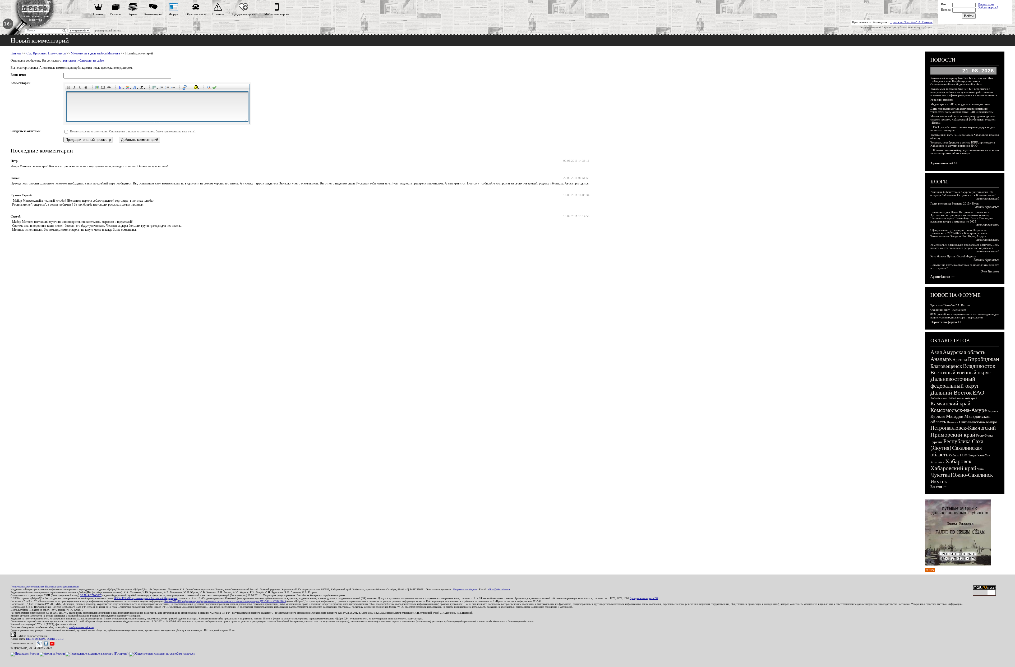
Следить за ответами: (26, 131)
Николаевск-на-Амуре (978, 422)
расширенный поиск (108, 30)
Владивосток (979, 366)
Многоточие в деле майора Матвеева (95, 53)
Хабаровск (958, 461)
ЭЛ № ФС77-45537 (91, 595)
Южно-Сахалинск (972, 475)
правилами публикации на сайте (83, 60)
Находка (952, 422)
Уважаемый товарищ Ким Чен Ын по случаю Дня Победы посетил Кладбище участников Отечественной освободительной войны (961, 81)
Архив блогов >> (942, 277)
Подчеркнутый (81, 88)
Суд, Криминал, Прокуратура (46, 53)
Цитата (185, 88)
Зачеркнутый (87, 88)
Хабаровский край (953, 468)
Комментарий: (21, 83)
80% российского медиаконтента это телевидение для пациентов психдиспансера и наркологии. (964, 316)
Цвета (128, 88)
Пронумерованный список (168, 88)
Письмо (104, 88)
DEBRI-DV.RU (55, 638)
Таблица (155, 88)
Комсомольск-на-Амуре (958, 410)
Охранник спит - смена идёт (948, 309)
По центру (142, 88)
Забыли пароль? (988, 7)
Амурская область (964, 352)
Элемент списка (174, 88)
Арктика (960, 360)
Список (162, 88)
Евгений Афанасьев (986, 207)
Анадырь (941, 359)
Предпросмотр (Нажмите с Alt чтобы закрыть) (215, 88)
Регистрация (986, 4)
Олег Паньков (990, 271)
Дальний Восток (951, 392)
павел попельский (987, 198)
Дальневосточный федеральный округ (954, 382)
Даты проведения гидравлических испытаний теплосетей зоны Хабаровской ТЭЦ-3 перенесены (961, 110)
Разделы (115, 14)
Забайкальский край (962, 398)
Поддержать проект (243, 14)
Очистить (209, 88)
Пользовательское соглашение (27, 586)
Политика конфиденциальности (62, 586)
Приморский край (952, 434)
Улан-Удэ (983, 455)
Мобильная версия (276, 14)
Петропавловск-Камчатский (963, 428)
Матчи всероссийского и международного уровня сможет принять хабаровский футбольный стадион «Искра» (962, 119)
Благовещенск (946, 366)
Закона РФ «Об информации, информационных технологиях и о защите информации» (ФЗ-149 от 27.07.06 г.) (225, 601)
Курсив (75, 88)
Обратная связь (196, 14)
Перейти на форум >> (945, 322)
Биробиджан (983, 359)
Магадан (954, 416)
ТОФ (963, 455)
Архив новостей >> (944, 163)
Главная (98, 14)
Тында (972, 455)
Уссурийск (937, 462)
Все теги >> (938, 487)
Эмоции (197, 88)
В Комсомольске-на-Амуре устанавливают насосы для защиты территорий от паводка (964, 152)
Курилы (937, 416)
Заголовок (121, 88)
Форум (173, 14)
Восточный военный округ (960, 372)
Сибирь (954, 455)
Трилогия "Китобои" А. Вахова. (911, 22)
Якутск (938, 481)
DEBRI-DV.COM (35, 638)
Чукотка (940, 475)
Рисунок (98, 88)
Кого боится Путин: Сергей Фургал (953, 256)
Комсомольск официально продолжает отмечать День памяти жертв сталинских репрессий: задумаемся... (964, 246)
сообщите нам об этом (81, 627)
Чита (980, 469)
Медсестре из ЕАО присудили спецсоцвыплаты (960, 104)
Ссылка (110, 88)
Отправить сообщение (465, 589)
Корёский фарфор (941, 99)
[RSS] (930, 571)
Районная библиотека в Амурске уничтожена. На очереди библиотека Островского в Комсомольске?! (963, 193)
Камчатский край (950, 403)
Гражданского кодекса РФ (644, 598)
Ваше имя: (18, 75)
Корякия (993, 411)
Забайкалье (938, 398)
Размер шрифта (135, 88)
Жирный (69, 88)
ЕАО (978, 392)
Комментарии (153, 14)
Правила (218, 14)
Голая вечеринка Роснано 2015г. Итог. (954, 203)
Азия (936, 352)
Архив (133, 14)
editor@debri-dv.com (499, 589)
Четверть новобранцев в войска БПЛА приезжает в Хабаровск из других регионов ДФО (962, 144)
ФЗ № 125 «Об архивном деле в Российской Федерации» (145, 598)
